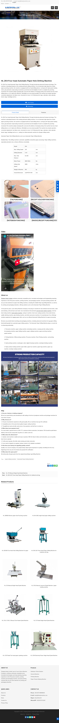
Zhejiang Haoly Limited (6, 298)
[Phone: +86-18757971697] (57, 182)
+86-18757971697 (7, 1)
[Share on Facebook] (48, 466)
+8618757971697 (41, 700)
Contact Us (4, 700)
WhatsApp (30, 106)
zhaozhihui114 (38, 697)
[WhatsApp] (30, 717)
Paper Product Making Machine (38, 679)
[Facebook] (26, 717)
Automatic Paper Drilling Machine (25, 459)
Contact (7, 3)
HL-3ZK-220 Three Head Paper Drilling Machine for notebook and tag (23, 475)
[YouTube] (34, 717)
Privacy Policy (4, 703)
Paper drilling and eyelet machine (29, 15)
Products (3, 695)
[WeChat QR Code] (57, 190)
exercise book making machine (43, 310)
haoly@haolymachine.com (23, 1)
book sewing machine (17, 313)
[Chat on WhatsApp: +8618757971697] (57, 187)
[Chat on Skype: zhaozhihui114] (57, 185)
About (2, 3)
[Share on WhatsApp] (55, 466)
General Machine (35, 674)
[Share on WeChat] (57, 466)
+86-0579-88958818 (40, 692)
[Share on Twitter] (50, 466)
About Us (3, 692)
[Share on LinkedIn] (52, 466)
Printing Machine (35, 676)
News (2, 697)
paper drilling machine (10, 459)
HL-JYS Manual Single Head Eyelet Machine (17, 473)
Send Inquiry (31, 102)
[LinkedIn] (28, 717)
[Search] (56, 7)
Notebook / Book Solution (37, 671)
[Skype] (32, 717)
